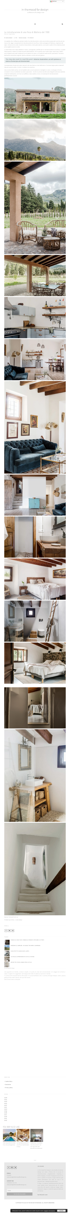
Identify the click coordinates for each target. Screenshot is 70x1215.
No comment (31, 37)
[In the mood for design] (35, 4)
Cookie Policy (8, 1081)
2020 (5, 1109)
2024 (5, 1101)
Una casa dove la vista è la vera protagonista (9, 1143)
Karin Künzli (9, 37)
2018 (5, 1113)
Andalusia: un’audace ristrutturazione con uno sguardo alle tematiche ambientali (36, 1145)
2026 (5, 1097)
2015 (5, 1118)
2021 (5, 1107)
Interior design (22, 37)
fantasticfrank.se (13, 917)
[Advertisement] (15, 997)
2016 (5, 1116)
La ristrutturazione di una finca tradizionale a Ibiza (23, 1144)
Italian (54, 1)
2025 (5, 1099)
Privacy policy (9, 1087)
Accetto (61, 1210)
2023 (5, 1103)
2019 (5, 1111)
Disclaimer (8, 1084)
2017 (5, 1114)
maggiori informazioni (49, 1210)
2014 (5, 1120)
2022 (5, 1105)
